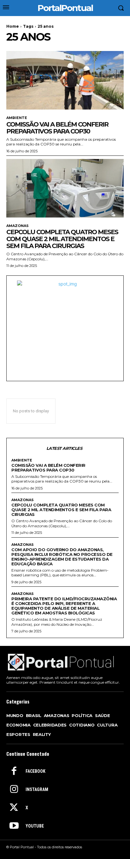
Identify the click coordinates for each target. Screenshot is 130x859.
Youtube (35, 825)
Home (12, 26)
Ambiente (16, 118)
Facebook (35, 771)
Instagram (37, 789)
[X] (14, 808)
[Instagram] (14, 790)
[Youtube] (14, 826)
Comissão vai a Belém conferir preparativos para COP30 (57, 128)
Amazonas (17, 226)
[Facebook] (14, 771)
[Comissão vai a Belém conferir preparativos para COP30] (65, 80)
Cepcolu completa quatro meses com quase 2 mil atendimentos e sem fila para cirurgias (62, 239)
